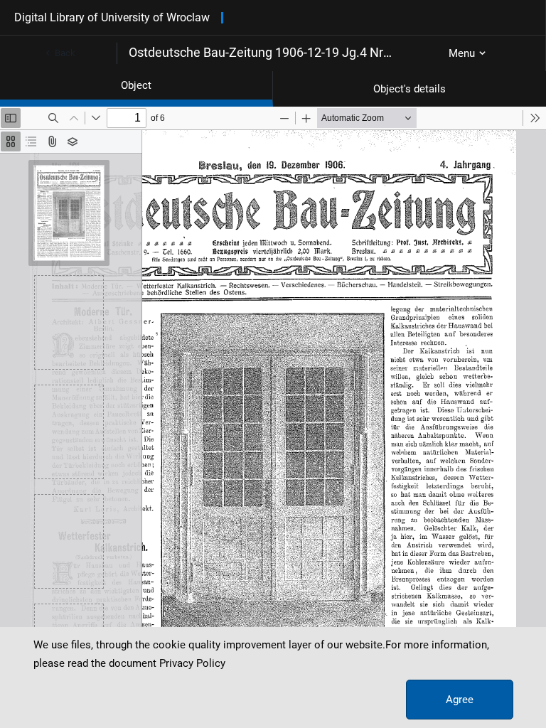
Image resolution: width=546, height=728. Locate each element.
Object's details (409, 88)
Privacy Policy (192, 663)
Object (136, 85)
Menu (462, 53)
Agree (459, 699)
